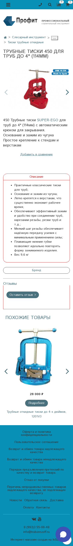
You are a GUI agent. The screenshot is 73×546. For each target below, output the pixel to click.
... (54, 38)
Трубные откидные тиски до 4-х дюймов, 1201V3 (36, 414)
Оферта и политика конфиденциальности (36, 433)
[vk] (34, 519)
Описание (36, 177)
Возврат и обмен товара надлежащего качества (36, 450)
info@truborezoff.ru (36, 532)
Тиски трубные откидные (26, 42)
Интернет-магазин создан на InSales (36, 539)
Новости (16, 500)
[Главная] (5, 37)
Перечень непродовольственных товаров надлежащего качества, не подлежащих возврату (36, 490)
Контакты (43, 507)
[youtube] (39, 519)
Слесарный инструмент (29, 37)
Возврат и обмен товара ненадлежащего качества (36, 461)
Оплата (28, 507)
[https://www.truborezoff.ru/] (36, 20)
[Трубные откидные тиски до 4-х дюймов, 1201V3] (36, 356)
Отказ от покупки (36, 480)
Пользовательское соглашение (36, 442)
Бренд (36, 270)
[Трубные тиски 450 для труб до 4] (36, 89)
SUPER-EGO (47, 120)
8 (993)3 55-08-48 (36, 527)
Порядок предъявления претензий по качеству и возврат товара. (36, 471)
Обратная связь (35, 500)
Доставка (56, 500)
